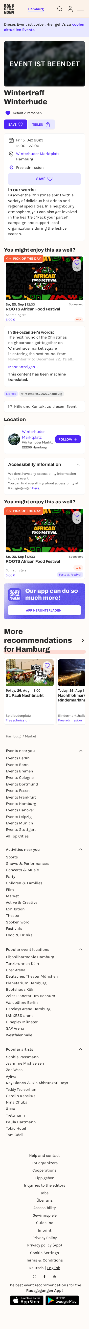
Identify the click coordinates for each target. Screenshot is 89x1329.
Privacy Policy (44, 1237)
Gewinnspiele (45, 1215)
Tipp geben (44, 1178)
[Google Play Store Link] (62, 1300)
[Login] (70, 9)
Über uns (45, 1200)
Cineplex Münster (22, 1022)
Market (11, 393)
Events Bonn (17, 764)
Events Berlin (18, 758)
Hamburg (13, 736)
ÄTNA (10, 1109)
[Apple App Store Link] (27, 1300)
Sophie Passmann (22, 1057)
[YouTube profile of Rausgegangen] (54, 1276)
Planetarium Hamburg (26, 983)
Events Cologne (20, 777)
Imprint (44, 1230)
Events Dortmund (22, 784)
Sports (12, 857)
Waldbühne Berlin (22, 1002)
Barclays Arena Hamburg (28, 1008)
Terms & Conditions (44, 1260)
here (35, 488)
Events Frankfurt (21, 797)
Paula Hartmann (21, 1122)
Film (10, 889)
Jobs (44, 1193)
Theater (13, 915)
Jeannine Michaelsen (25, 1063)
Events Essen (18, 790)
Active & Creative (21, 902)
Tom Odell (14, 1134)
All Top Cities (17, 836)
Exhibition (15, 909)
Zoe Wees (14, 1069)
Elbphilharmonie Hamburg (30, 956)
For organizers (45, 1162)
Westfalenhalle (19, 1035)
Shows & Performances (27, 863)
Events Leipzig (19, 816)
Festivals (14, 928)
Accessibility (44, 1207)
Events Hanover (20, 810)
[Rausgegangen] (9, 9)
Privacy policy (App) (44, 1245)
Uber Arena (15, 970)
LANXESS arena (20, 1015)
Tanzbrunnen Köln (22, 963)
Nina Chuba (16, 1102)
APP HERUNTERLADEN (53, 611)
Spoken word (17, 922)
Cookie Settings (44, 1252)
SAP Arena (15, 1028)
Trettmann (15, 1115)
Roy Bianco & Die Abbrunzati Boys (37, 1082)
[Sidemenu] (80, 8)
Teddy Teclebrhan (21, 1089)
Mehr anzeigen (21, 366)
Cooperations (44, 1170)
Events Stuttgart (21, 829)
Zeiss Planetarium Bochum (30, 995)
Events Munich (19, 823)
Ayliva (11, 1076)
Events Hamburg (21, 803)
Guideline (44, 1222)
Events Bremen (19, 771)
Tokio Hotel (16, 1128)
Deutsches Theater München (32, 976)
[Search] (59, 9)
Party (10, 876)
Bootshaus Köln (20, 989)
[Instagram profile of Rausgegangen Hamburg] (35, 1276)
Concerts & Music (22, 870)
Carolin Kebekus (20, 1095)
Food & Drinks (19, 935)
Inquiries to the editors (44, 1185)
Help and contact (44, 1155)
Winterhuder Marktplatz (38, 153)
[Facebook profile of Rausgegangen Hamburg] (44, 1276)
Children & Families (24, 883)
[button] (44, 179)
